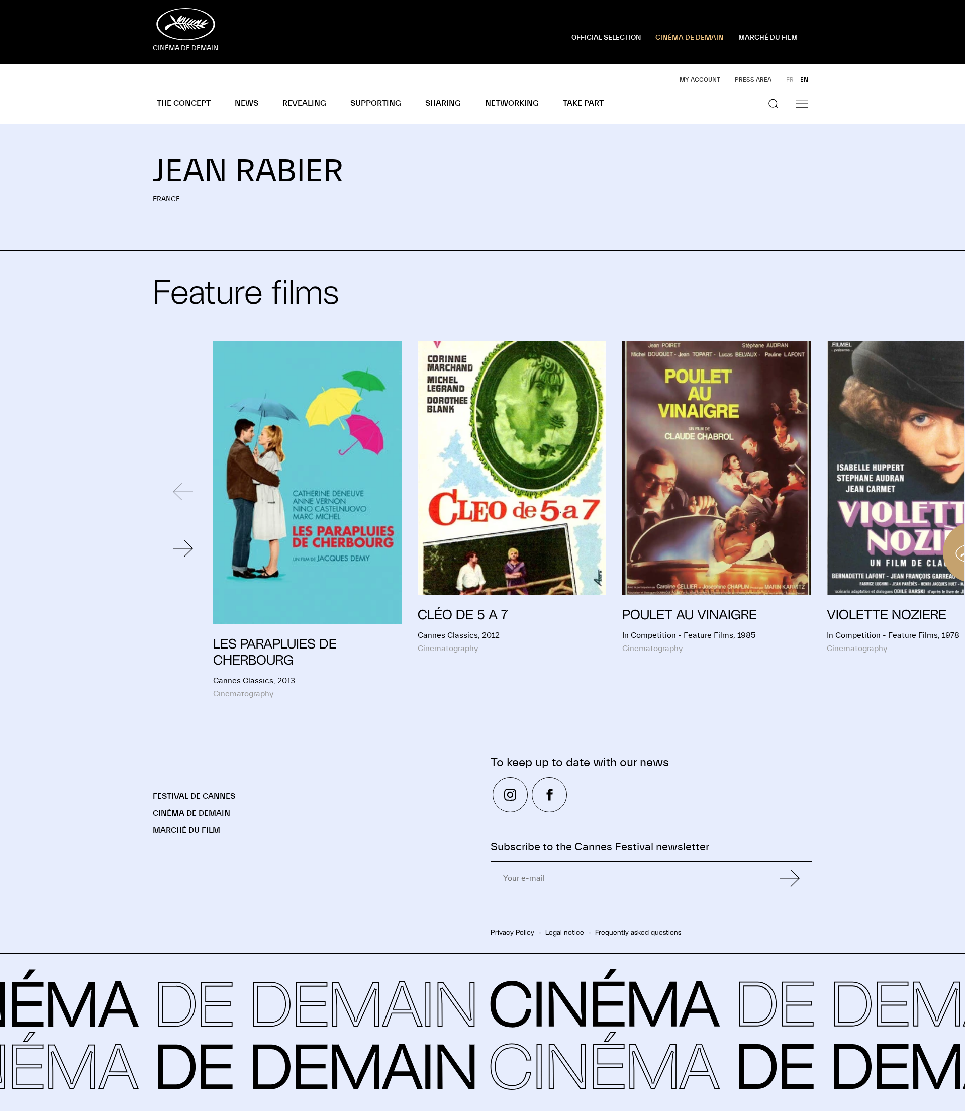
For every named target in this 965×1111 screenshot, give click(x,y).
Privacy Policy (512, 932)
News (246, 103)
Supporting (375, 103)
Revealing (304, 103)
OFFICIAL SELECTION (606, 38)
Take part (583, 103)
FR (790, 79)
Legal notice (564, 932)
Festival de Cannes (194, 796)
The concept (184, 103)
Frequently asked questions (638, 932)
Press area (753, 79)
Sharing (443, 103)
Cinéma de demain (191, 813)
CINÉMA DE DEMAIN (689, 38)
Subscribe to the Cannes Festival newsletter (600, 847)
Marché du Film (186, 830)
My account (700, 79)
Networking (512, 103)
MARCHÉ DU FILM (768, 38)
